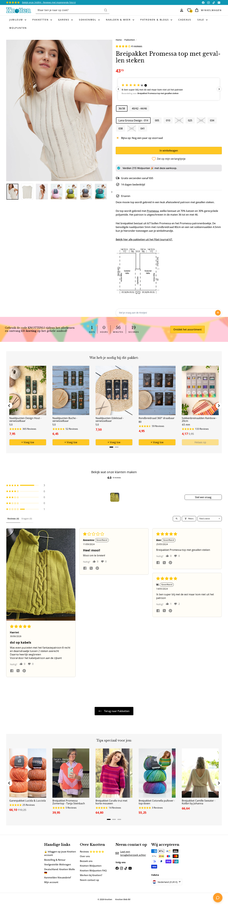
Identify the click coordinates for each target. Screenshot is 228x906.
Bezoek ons (86, 861)
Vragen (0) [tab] (26, 518)
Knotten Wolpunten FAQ (93, 870)
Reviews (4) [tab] (13, 518)
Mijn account (51, 882)
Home (119, 39)
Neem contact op (89, 879)
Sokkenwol (88, 19)
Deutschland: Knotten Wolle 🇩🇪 (59, 871)
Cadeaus (184, 19)
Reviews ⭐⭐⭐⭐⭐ (92, 851)
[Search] (105, 10)
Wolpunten (18, 27)
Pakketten (41, 19)
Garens (64, 19)
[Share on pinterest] (24, 671)
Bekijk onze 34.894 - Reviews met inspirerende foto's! (49, 2)
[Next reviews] (219, 89)
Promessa (153, 211)
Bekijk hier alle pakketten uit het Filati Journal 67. (144, 239)
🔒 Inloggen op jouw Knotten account (60, 853)
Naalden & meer (119, 19)
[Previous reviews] (118, 89)
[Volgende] (110, 191)
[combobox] (72, 10)
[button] (123, 46)
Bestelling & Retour (54, 859)
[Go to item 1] (114, 497)
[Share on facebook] (12, 671)
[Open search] (177, 518)
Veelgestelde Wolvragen (57, 864)
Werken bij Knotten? (91, 875)
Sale (201, 19)
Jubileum (16, 19)
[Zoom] (59, 110)
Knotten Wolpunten (90, 865)
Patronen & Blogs (155, 19)
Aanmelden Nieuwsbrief (57, 877)
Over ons (85, 856)
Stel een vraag (203, 497)
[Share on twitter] (18, 671)
